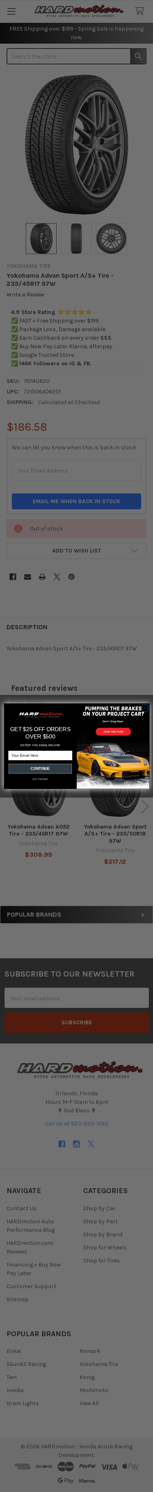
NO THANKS (40, 779)
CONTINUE (40, 769)
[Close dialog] (144, 708)
